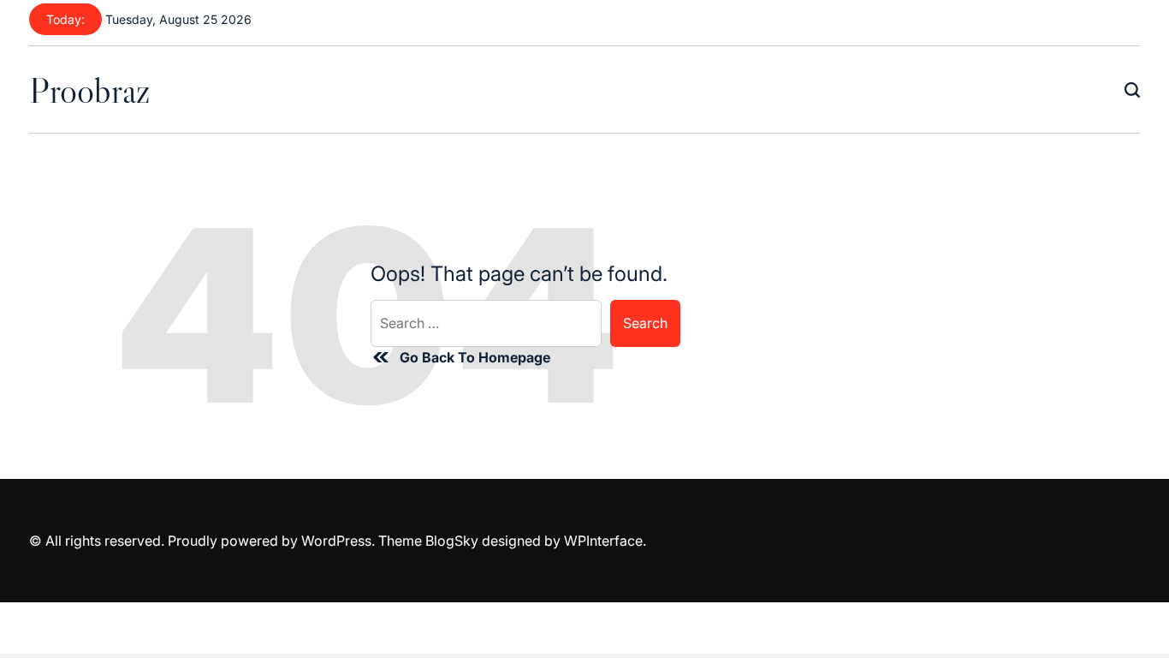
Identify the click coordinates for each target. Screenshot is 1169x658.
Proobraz (89, 90)
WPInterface (603, 540)
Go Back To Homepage (475, 357)
